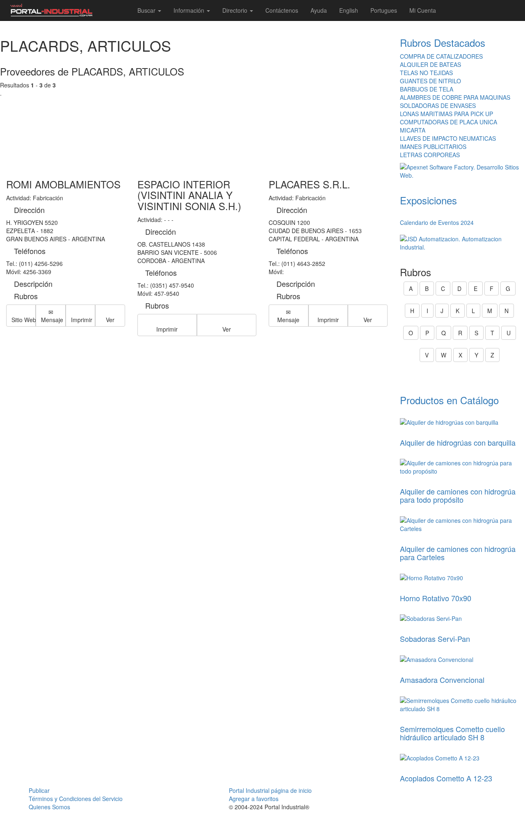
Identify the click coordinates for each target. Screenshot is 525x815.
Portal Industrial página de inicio (270, 790)
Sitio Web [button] (23, 320)
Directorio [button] (235, 10)
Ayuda (318, 10)
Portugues (383, 10)
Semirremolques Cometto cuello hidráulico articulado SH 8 (452, 732)
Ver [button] (110, 320)
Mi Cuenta (422, 10)
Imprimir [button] (81, 320)
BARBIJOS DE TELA (426, 89)
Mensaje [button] (52, 320)
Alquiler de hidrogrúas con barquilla (458, 442)
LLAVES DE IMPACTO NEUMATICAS (448, 138)
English (348, 10)
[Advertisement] (197, 130)
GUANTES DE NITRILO (430, 81)
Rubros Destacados (442, 42)
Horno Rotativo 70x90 (435, 598)
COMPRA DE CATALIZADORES (441, 56)
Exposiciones (428, 200)
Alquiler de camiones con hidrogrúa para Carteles (458, 552)
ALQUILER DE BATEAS (430, 64)
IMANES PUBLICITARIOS (433, 146)
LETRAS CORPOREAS (430, 155)
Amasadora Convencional (442, 679)
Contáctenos (281, 10)
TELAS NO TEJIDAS (426, 73)
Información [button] (189, 10)
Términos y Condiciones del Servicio (76, 798)
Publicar (39, 790)
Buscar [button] (147, 10)
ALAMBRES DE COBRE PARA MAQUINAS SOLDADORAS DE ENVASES (455, 101)
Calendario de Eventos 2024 (437, 222)
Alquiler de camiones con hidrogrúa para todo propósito (458, 495)
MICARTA (412, 130)
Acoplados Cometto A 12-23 (446, 778)
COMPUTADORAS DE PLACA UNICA (448, 122)
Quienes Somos (49, 807)
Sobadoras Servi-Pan (435, 638)
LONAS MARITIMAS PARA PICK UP (446, 114)
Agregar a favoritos (253, 798)
